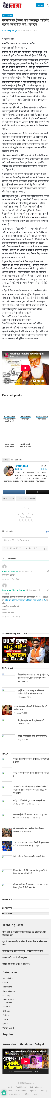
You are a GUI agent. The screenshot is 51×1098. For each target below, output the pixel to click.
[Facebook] (42, 468)
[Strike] (13, 548)
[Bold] (4, 548)
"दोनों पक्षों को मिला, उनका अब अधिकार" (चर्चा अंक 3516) (25, 600)
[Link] (29, 548)
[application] (25, 1061)
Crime (5, 982)
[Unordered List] (20, 548)
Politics (5, 1015)
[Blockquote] (23, 548)
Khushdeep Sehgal (10, 30)
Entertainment (8, 991)
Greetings (7, 995)
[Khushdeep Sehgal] (9, 475)
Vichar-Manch (8, 1027)
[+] (35, 548)
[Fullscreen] (45, 1071)
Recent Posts (16, 460)
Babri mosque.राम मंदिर (26, 498)
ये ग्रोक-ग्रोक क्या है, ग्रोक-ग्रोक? (31, 720)
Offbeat (6, 1011)
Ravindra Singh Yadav (13, 590)
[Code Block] (26, 548)
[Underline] (10, 548)
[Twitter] (45, 468)
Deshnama (7, 15)
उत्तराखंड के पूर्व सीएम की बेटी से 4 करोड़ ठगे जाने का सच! (22, 950)
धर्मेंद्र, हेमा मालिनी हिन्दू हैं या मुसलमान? (32, 736)
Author (5, 460)
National (6, 1006)
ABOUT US (38, 1094)
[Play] (6, 1071)
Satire (5, 1019)
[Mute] (41, 1071)
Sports (5, 1023)
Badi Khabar (7, 978)
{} (33, 548)
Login (46, 531)
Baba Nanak (9, 498)
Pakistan (9, 1002)
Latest (9, 1087)
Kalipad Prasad (10, 571)
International (8, 999)
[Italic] (7, 548)
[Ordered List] (17, 548)
